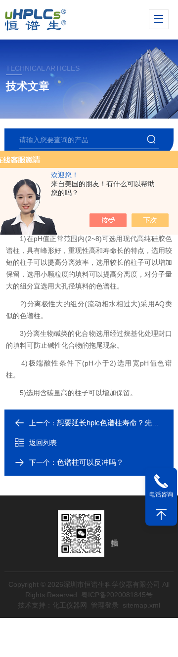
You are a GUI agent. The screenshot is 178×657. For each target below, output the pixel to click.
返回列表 (43, 443)
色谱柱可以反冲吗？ (90, 462)
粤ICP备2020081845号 (117, 595)
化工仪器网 (69, 605)
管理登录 (105, 605)
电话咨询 (161, 494)
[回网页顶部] (161, 515)
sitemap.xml (141, 605)
